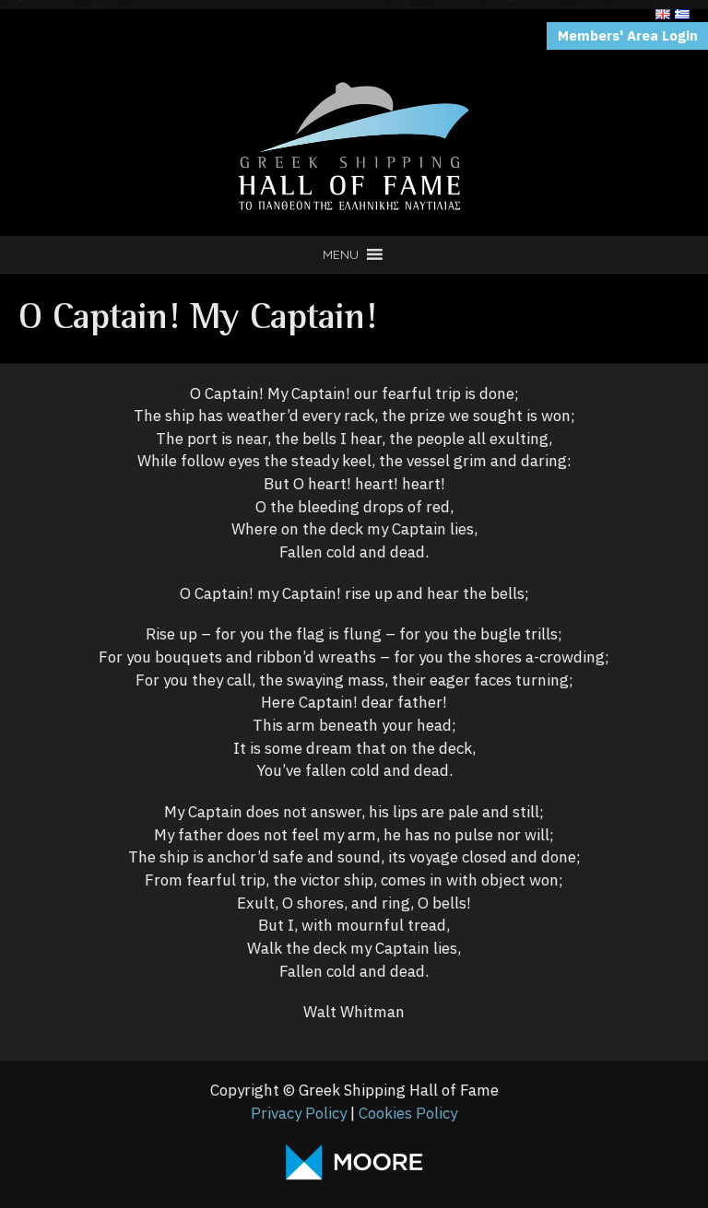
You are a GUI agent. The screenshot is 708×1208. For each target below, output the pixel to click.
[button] (341, 254)
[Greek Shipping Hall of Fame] (354, 31)
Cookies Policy (408, 1113)
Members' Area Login (628, 35)
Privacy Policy (299, 1113)
